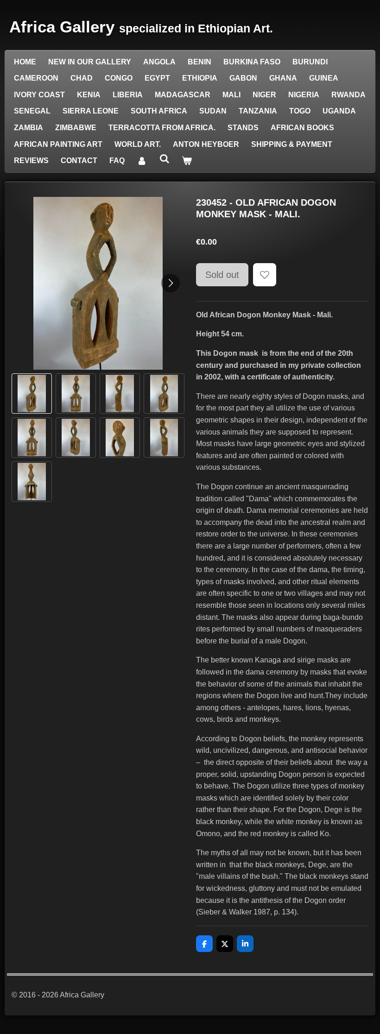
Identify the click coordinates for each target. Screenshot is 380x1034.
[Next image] (170, 283)
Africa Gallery (141, 27)
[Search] (164, 158)
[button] (32, 393)
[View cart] (187, 160)
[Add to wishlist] (264, 274)
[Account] (142, 160)
